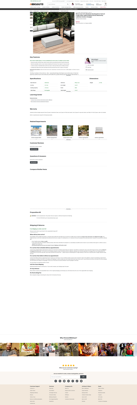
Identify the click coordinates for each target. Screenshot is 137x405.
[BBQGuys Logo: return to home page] (38, 4)
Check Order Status (97, 1)
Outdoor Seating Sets (64, 11)
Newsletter (51, 401)
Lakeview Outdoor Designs (81, 18)
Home (31, 11)
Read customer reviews (68, 369)
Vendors (66, 397)
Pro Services (77, 1)
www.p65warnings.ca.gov (53, 218)
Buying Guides (85, 392)
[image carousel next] (31, 30)
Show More (68, 75)
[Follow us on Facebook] (55, 381)
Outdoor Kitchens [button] (45, 7)
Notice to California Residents (36, 399)
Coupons (100, 394)
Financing (51, 388)
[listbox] (31, 22)
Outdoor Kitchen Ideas (86, 394)
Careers (66, 392)
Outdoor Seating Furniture (54, 11)
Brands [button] (87, 7)
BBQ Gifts (100, 399)
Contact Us (32, 388)
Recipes (83, 401)
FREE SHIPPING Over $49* (35, 1)
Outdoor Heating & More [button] (66, 7)
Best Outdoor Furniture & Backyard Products (40, 101)
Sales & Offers (101, 388)
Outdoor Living (36, 11)
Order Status (32, 390)
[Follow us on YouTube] (64, 381)
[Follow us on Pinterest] (72, 381)
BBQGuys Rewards (52, 397)
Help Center (32, 401)
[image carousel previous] (31, 12)
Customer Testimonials (69, 399)
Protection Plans (52, 394)
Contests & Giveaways (102, 401)
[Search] (68, 4)
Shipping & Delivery (34, 392)
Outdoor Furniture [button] (55, 7)
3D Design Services (53, 392)
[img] (53, 33)
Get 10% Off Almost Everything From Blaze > (68, 9)
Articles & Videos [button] (94, 7)
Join (83, 376)
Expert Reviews (85, 390)
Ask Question (34, 162)
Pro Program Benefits (53, 399)
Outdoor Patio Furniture (44, 11)
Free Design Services (70, 1)
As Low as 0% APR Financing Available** (58, 1)
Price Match (51, 390)
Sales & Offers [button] (103, 7)
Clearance (100, 390)
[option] (31, 16)
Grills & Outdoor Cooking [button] (35, 7)
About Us (67, 388)
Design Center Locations (84, 1)
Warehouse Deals (101, 392)
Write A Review (34, 149)
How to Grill (84, 397)
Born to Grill (84, 399)
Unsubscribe (32, 403)
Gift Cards (91, 1)
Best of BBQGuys (85, 388)
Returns (31, 394)
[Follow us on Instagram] (68, 381)
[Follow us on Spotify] (81, 381)
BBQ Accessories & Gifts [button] (78, 7)
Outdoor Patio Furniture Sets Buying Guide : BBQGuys (41, 99)
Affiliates (67, 394)
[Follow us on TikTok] (77, 381)
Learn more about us (68, 339)
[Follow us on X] (60, 381)
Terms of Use (32, 397)
